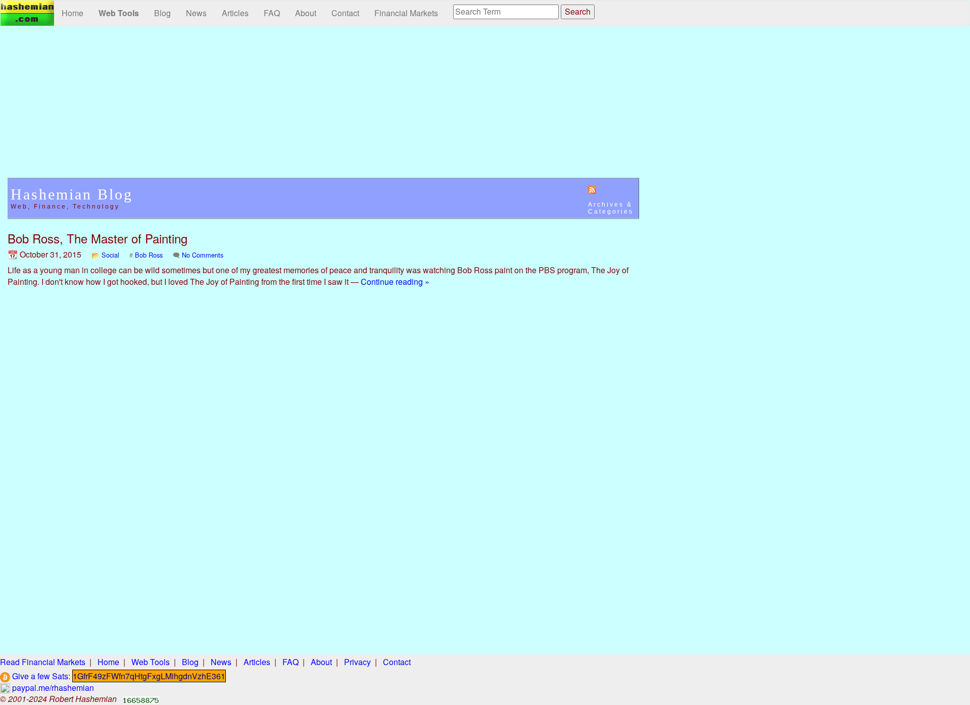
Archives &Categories (611, 208)
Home (72, 13)
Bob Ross (149, 255)
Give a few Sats (39, 676)
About (305, 13)
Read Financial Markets (42, 662)
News (196, 13)
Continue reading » (395, 281)
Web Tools (119, 13)
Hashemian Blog (72, 194)
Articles (235, 13)
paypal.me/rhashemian (52, 687)
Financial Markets (406, 13)
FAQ (272, 13)
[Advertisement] (323, 107)
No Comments (202, 255)
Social (110, 255)
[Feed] (592, 189)
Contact (345, 13)
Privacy (357, 662)
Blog (162, 13)
